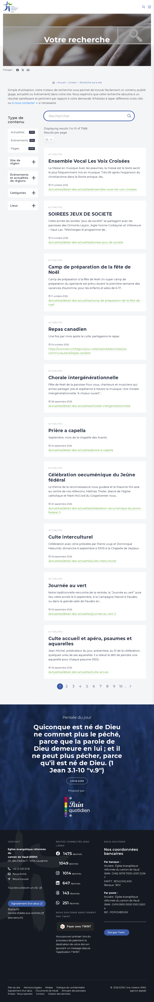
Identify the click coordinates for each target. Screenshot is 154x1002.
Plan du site (14, 987)
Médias (49, 987)
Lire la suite (77, 780)
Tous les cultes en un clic (23, 887)
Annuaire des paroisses (74, 990)
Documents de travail (47, 990)
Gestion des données (59, 994)
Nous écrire (19, 874)
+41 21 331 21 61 (21, 868)
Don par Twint (117, 932)
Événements (22, 140)
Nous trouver (21, 879)
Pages (22, 148)
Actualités (22, 132)
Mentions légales (33, 987)
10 (121, 686)
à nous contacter (23, 103)
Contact (40, 994)
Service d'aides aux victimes (24, 913)
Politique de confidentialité (70, 987)
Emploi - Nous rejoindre (20, 994)
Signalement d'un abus (25, 903)
